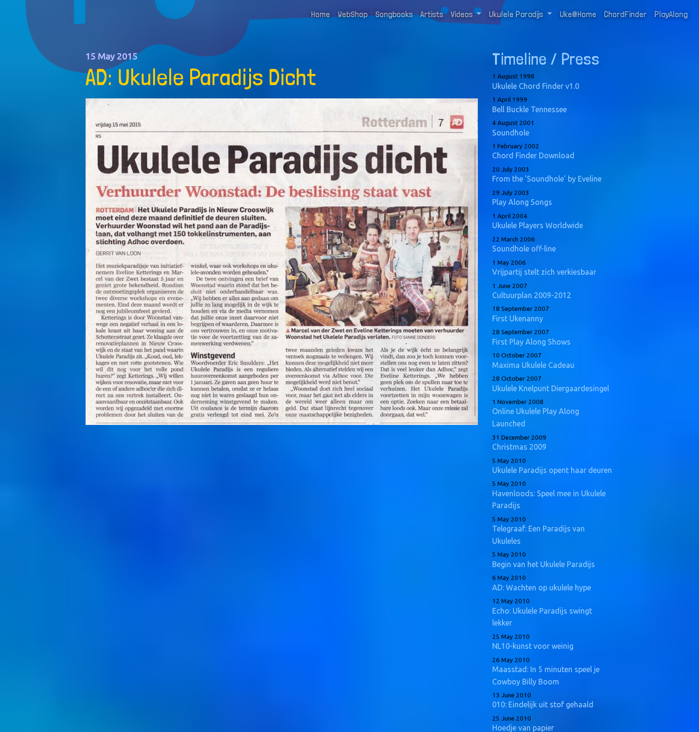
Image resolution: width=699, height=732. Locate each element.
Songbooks (394, 14)
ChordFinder (625, 14)
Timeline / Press (545, 58)
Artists (431, 14)
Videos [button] (463, 14)
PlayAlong (671, 14)
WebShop (353, 14)
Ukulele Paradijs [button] (517, 14)
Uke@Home (578, 14)
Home (322, 14)
